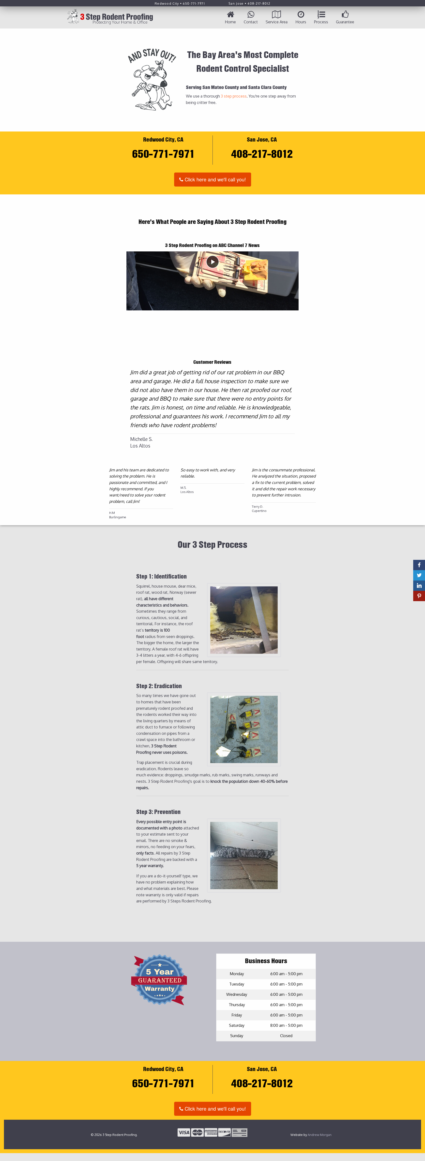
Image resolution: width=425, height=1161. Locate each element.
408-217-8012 (258, 3)
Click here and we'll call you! (214, 179)
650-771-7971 (194, 3)
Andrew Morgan (320, 1135)
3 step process (234, 96)
